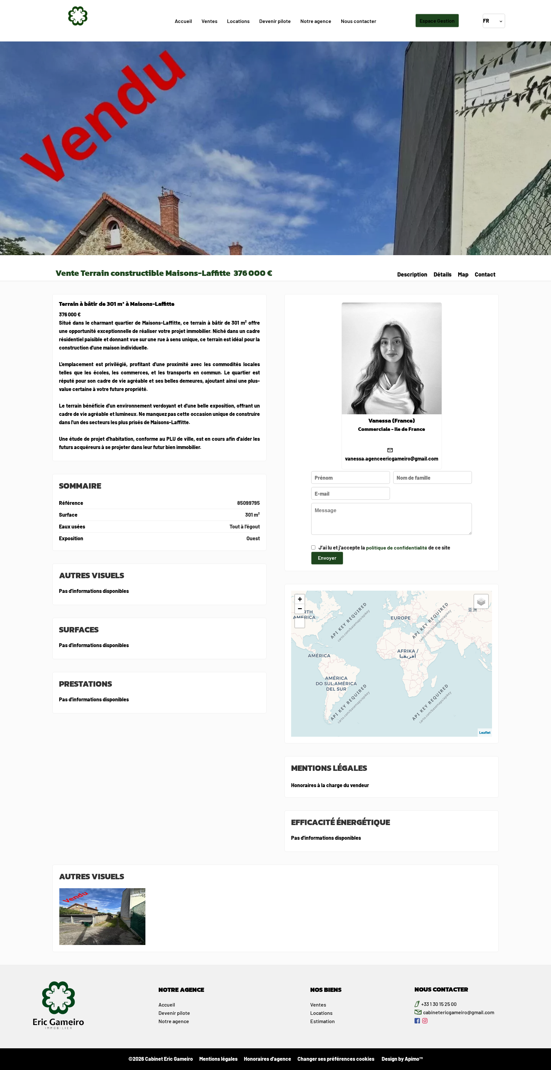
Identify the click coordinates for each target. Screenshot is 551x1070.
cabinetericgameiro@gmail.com (458, 1012)
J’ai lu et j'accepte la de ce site (384, 547)
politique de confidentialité (396, 547)
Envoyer (327, 558)
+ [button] (300, 599)
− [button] (300, 609)
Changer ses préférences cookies (336, 1059)
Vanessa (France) (391, 420)
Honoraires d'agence (267, 1059)
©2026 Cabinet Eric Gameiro (161, 1059)
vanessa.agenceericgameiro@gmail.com (391, 458)
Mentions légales (218, 1059)
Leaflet (484, 732)
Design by (402, 1059)
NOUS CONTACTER (441, 989)
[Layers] (481, 601)
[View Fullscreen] (300, 623)
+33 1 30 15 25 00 (439, 1004)
